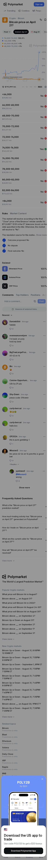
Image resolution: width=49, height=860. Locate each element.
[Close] (42, 779)
